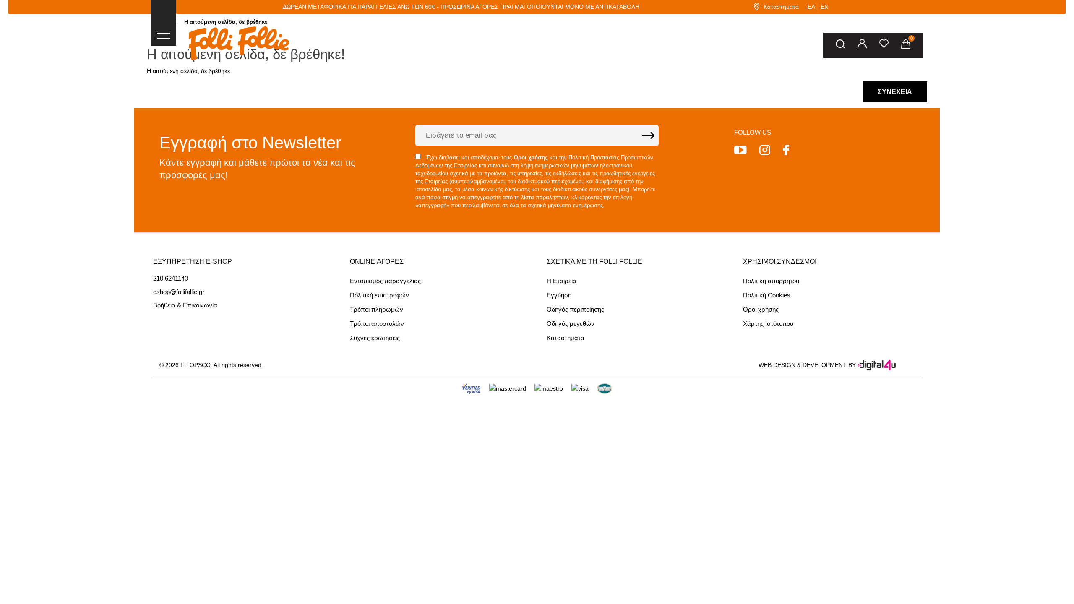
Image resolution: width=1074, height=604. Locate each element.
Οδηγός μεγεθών (570, 323)
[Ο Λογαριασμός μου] (862, 45)
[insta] (764, 151)
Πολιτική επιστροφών (379, 295)
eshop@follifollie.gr (178, 292)
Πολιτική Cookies (766, 295)
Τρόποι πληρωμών (376, 309)
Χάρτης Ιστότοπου (768, 323)
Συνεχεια (895, 91)
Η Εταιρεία (561, 280)
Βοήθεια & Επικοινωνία (185, 305)
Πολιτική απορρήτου (771, 280)
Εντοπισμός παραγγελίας (385, 280)
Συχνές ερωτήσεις (375, 337)
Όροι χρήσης (761, 309)
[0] (905, 45)
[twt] (740, 151)
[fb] (786, 151)
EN (825, 6)
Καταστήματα (781, 6)
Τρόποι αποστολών (377, 323)
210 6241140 (170, 278)
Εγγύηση (559, 295)
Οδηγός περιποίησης (575, 309)
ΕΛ (811, 6)
